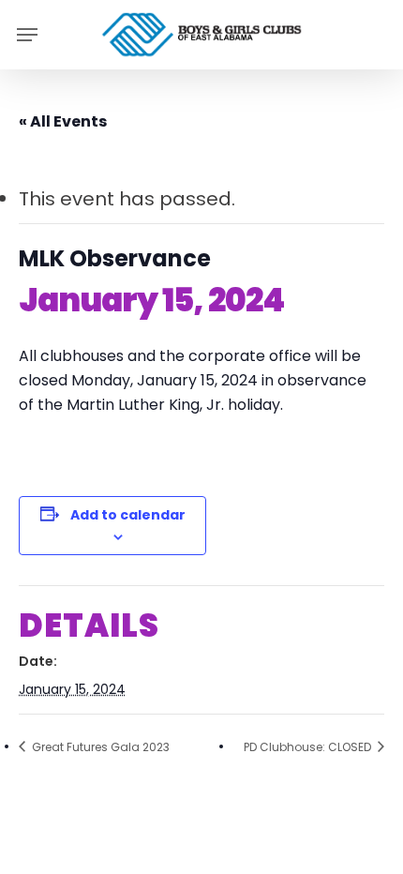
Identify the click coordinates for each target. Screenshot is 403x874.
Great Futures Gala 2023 (99, 747)
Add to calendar (128, 514)
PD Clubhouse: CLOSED (309, 747)
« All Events (63, 121)
